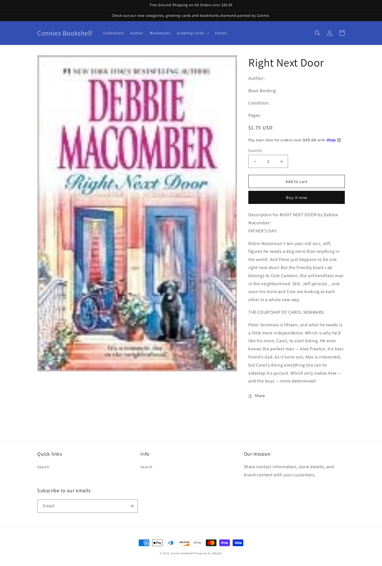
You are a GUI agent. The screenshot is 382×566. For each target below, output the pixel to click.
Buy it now (296, 197)
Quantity (255, 150)
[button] (192, 33)
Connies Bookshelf (183, 553)
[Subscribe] (131, 506)
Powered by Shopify (208, 553)
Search (43, 466)
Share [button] (260, 395)
